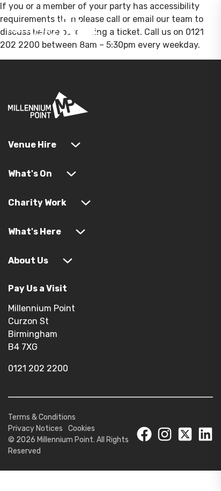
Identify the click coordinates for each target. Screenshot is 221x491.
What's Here (34, 231)
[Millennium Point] (48, 107)
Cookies (81, 428)
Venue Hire (32, 145)
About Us (28, 260)
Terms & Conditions (42, 417)
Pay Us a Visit (37, 288)
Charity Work (37, 202)
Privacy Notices (35, 428)
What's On (30, 173)
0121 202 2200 (38, 368)
